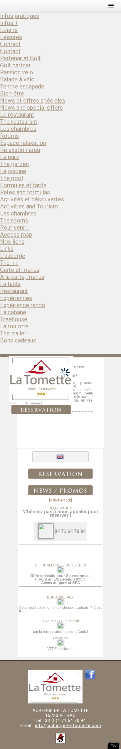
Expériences (16, 298)
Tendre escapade (22, 86)
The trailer (13, 333)
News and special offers (31, 107)
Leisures (11, 37)
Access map (16, 234)
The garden (14, 164)
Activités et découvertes (32, 199)
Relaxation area (20, 149)
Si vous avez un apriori (60, 621)
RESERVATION (60, 508)
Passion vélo (16, 72)
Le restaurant (17, 114)
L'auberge (12, 255)
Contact (10, 44)
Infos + (9, 22)
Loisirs (9, 30)
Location (60, 638)
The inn (9, 262)
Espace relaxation (23, 142)
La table (10, 283)
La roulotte (14, 326)
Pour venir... (15, 227)
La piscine (13, 171)
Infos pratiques (19, 15)
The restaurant (18, 121)
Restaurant (14, 291)
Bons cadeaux (18, 340)
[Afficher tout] (60, 500)
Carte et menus (19, 269)
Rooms (9, 135)
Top (113, 746)
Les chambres (18, 128)
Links (7, 248)
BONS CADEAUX (60, 597)
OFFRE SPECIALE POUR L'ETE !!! (60, 565)
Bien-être (12, 93)
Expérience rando (22, 305)
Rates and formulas (25, 192)
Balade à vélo (17, 79)
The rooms (14, 220)
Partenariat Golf (20, 58)
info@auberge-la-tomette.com (68, 725)
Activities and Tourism (29, 206)
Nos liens (12, 241)
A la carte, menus (22, 276)
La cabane (13, 312)
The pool (11, 178)
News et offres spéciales (32, 100)
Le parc (9, 156)
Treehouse (13, 319)
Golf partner (15, 65)
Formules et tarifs (23, 185)
